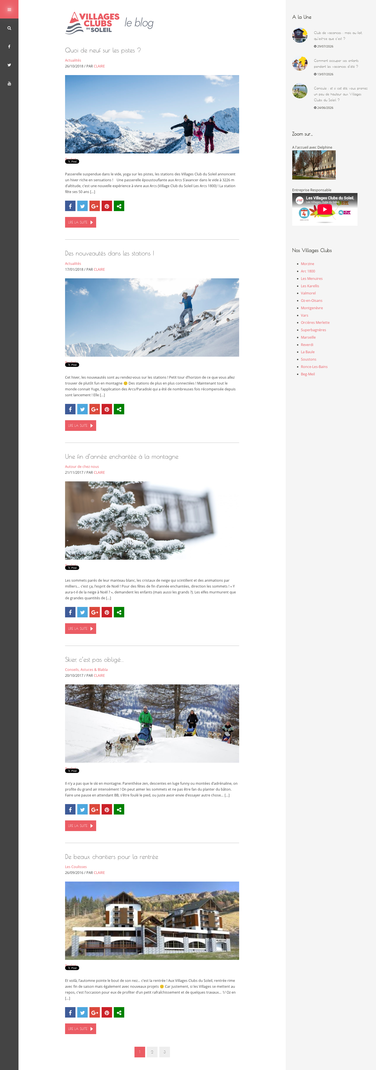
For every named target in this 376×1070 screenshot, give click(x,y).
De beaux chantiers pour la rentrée (111, 856)
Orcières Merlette (315, 322)
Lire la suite (77, 222)
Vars (304, 315)
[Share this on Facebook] (70, 206)
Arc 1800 (308, 271)
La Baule (308, 351)
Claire (99, 66)
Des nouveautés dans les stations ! (109, 253)
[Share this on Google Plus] (94, 206)
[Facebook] (9, 46)
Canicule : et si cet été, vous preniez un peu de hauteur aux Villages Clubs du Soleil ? (341, 94)
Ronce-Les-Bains (314, 366)
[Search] (9, 27)
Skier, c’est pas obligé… (94, 659)
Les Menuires (312, 278)
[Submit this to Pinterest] (107, 206)
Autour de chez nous (82, 466)
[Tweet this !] (82, 206)
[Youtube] (9, 83)
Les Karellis (310, 286)
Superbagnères (313, 330)
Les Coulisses (76, 866)
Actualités (73, 60)
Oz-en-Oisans (311, 300)
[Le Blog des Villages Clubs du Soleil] (112, 23)
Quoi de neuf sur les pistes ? (103, 50)
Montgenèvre (312, 308)
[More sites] (119, 206)
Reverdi (307, 344)
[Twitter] (9, 64)
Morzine (307, 263)
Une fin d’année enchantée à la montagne (121, 456)
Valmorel (308, 293)
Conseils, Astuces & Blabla (86, 669)
